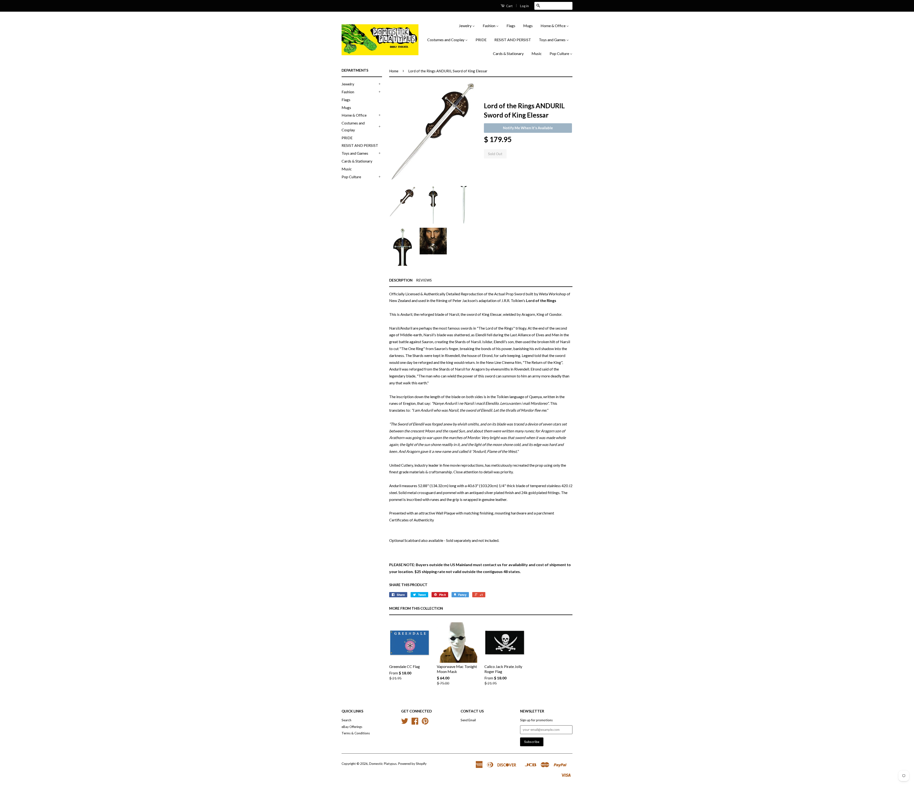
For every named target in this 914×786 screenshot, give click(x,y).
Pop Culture (560, 53)
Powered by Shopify (412, 764)
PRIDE (481, 39)
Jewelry (465, 25)
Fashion (489, 25)
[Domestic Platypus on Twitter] (404, 723)
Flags (511, 25)
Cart (509, 6)
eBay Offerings (352, 727)
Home (393, 71)
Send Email (468, 720)
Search (346, 720)
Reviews (424, 280)
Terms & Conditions (356, 733)
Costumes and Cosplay (446, 39)
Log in (524, 6)
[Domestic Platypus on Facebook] (414, 723)
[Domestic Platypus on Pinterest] (425, 723)
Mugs (528, 25)
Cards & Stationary (508, 53)
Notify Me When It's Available (528, 128)
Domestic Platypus (383, 764)
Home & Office (553, 25)
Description (400, 280)
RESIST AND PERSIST (512, 39)
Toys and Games (552, 39)
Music (537, 53)
